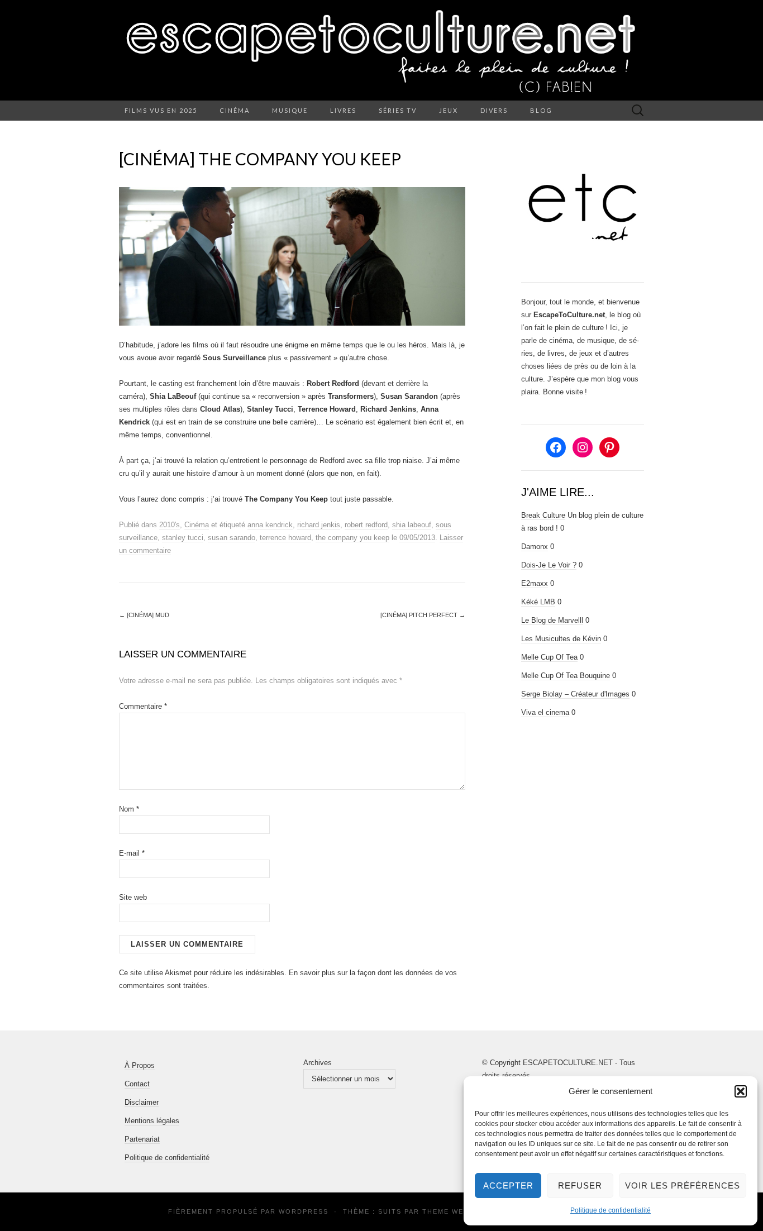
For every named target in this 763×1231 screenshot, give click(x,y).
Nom (129, 809)
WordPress (303, 1211)
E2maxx (534, 583)
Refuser (580, 1185)
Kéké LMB (538, 602)
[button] (740, 1091)
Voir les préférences (682, 1185)
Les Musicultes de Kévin (561, 638)
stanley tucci (182, 537)
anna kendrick (270, 525)
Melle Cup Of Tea (549, 657)
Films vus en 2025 (161, 110)
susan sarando (231, 537)
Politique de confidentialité (610, 1210)
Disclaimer (142, 1102)
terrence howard (285, 537)
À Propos (140, 1065)
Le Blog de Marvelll (552, 620)
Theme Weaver (453, 1211)
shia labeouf (411, 525)
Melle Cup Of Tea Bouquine (565, 675)
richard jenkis (318, 525)
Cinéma (235, 110)
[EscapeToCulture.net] (381, 50)
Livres (343, 110)
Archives (317, 1062)
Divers (494, 110)
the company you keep (352, 537)
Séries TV (398, 110)
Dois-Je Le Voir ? (548, 565)
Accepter (508, 1185)
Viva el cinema (545, 712)
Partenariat (142, 1139)
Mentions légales (152, 1121)
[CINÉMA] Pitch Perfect (422, 615)
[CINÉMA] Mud (144, 615)
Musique (290, 110)
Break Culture (543, 515)
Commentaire (143, 706)
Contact (137, 1084)
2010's (169, 525)
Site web (133, 897)
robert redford (366, 525)
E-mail (132, 853)
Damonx (534, 546)
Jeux (448, 110)
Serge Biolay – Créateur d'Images (575, 694)
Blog (541, 110)
